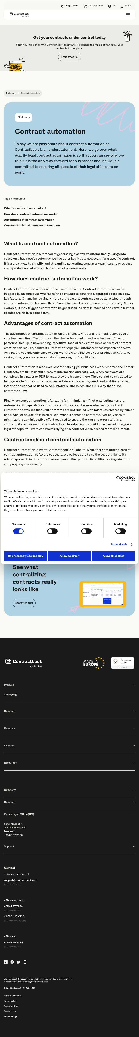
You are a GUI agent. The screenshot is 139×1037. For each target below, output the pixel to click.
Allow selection (69, 555)
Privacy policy (10, 1001)
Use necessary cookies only (25, 555)
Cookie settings (11, 1006)
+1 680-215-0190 (14, 916)
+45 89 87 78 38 (13, 835)
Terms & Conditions (12, 996)
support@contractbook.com (20, 880)
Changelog (10, 694)
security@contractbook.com (35, 981)
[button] (111, 6)
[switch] (52, 531)
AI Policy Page (10, 1016)
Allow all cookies (113, 555)
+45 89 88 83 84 (13, 942)
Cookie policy (10, 1011)
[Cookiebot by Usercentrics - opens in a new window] (119, 478)
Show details (119, 544)
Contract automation (19, 254)
